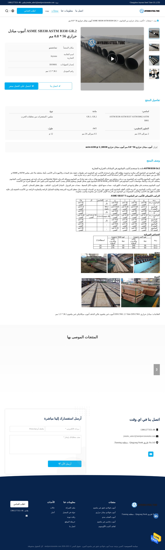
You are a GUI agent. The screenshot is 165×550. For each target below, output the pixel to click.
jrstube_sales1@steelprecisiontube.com (139, 436)
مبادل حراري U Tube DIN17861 (138, 314)
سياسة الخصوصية (131, 546)
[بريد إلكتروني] (154, 456)
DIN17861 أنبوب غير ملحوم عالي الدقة (106, 314)
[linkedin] (156, 516)
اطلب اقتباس (30, 11)
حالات (52, 508)
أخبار (53, 512)
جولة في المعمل (69, 512)
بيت (47, 10)
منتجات (54, 10)
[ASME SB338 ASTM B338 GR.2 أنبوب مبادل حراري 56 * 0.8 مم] (112, 58)
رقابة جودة (71, 517)
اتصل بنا (79, 10)
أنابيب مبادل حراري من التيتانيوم (131, 21)
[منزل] (149, 11)
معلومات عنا (67, 10)
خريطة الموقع (70, 522)
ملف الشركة (70, 508)
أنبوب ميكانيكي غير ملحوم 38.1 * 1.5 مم (72, 314)
